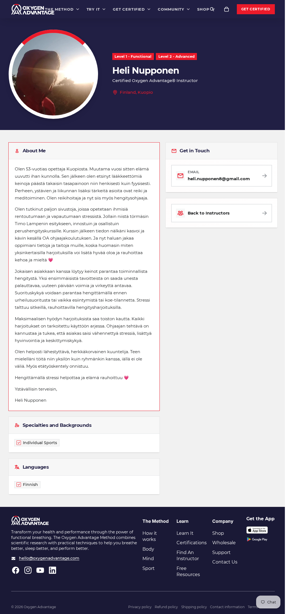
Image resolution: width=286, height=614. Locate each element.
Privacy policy (140, 607)
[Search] (212, 9)
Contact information (227, 607)
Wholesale (224, 542)
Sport (148, 568)
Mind (148, 558)
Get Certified (255, 9)
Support (221, 552)
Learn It (185, 533)
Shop (218, 533)
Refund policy (166, 607)
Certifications (192, 542)
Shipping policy (194, 607)
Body (148, 549)
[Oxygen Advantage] (32, 9)
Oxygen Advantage (40, 607)
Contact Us (224, 562)
